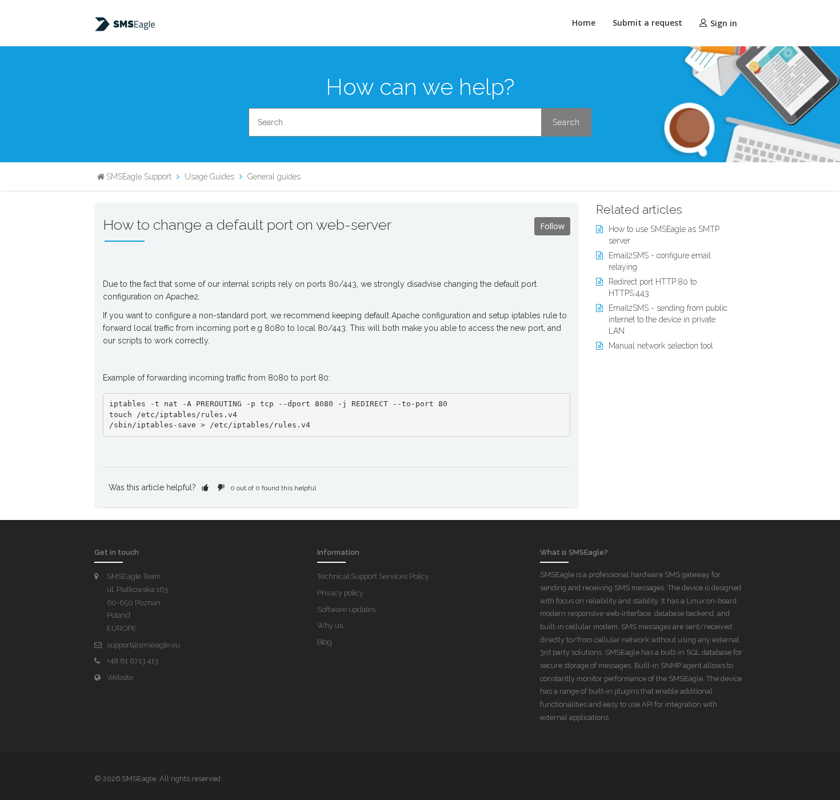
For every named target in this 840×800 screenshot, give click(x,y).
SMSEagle (139, 778)
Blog (324, 642)
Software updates (346, 609)
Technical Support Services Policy (373, 576)
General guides (274, 176)
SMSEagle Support (138, 176)
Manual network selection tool (661, 345)
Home (583, 22)
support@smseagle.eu (143, 645)
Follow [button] (552, 226)
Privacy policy (340, 593)
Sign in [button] (723, 23)
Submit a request (647, 22)
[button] (205, 487)
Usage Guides (209, 176)
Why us (330, 625)
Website (120, 677)
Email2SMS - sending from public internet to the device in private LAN (668, 319)
